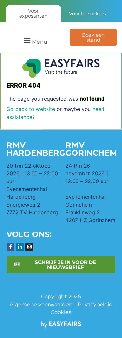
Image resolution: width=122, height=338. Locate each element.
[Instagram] (29, 247)
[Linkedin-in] (20, 247)
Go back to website (31, 109)
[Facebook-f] (10, 247)
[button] (34, 41)
